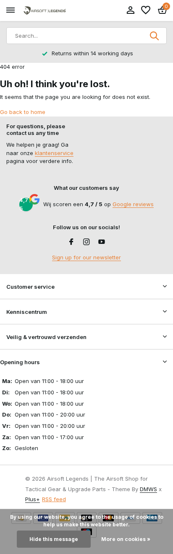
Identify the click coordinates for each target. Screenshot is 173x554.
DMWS (148, 489)
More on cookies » (125, 539)
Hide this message (53, 539)
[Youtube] (101, 242)
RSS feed (54, 499)
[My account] (130, 10)
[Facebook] (71, 242)
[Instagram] (86, 242)
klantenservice (54, 153)
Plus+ (32, 499)
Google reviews (133, 204)
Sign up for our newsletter (86, 257)
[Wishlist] (145, 10)
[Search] (154, 35)
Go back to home (22, 112)
